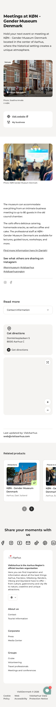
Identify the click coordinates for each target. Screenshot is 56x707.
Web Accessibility (21, 697)
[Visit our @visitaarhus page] (36, 542)
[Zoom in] (47, 402)
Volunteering (15, 662)
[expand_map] (48, 362)
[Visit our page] (11, 542)
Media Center (15, 640)
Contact (12, 614)
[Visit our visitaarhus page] (2, 542)
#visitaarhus (27, 267)
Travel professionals (18, 666)
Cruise (11, 658)
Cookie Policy (7, 697)
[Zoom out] (47, 410)
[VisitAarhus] (17, 557)
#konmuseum (11, 267)
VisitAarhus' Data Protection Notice (38, 697)
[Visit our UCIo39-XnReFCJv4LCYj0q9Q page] (19, 542)
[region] (28, 386)
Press (11, 636)
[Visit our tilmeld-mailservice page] (28, 542)
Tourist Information (18, 618)
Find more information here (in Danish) (25, 250)
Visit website (18, 116)
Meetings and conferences (22, 670)
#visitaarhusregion (14, 271)
